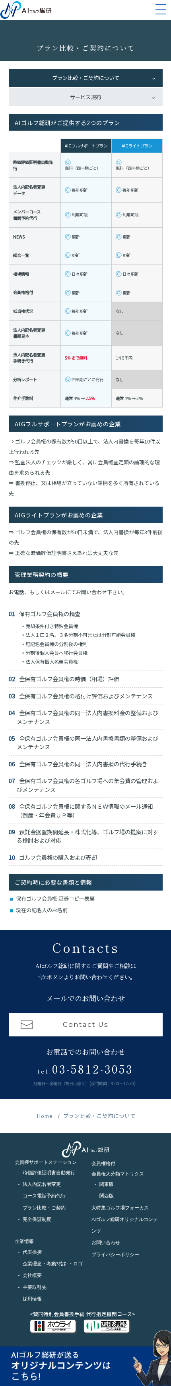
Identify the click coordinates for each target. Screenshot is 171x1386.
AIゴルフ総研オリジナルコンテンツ (124, 1225)
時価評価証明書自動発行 (49, 1172)
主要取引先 (35, 1287)
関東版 (106, 1184)
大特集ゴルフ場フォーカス (120, 1208)
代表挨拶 (32, 1252)
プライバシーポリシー (115, 1254)
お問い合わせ (105, 1242)
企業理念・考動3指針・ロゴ (53, 1264)
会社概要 (32, 1275)
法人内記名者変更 (42, 1184)
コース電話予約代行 (44, 1196)
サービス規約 (85, 97)
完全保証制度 (37, 1219)
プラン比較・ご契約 (44, 1208)
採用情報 (32, 1299)
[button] (160, 11)
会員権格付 (103, 1163)
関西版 (106, 1196)
